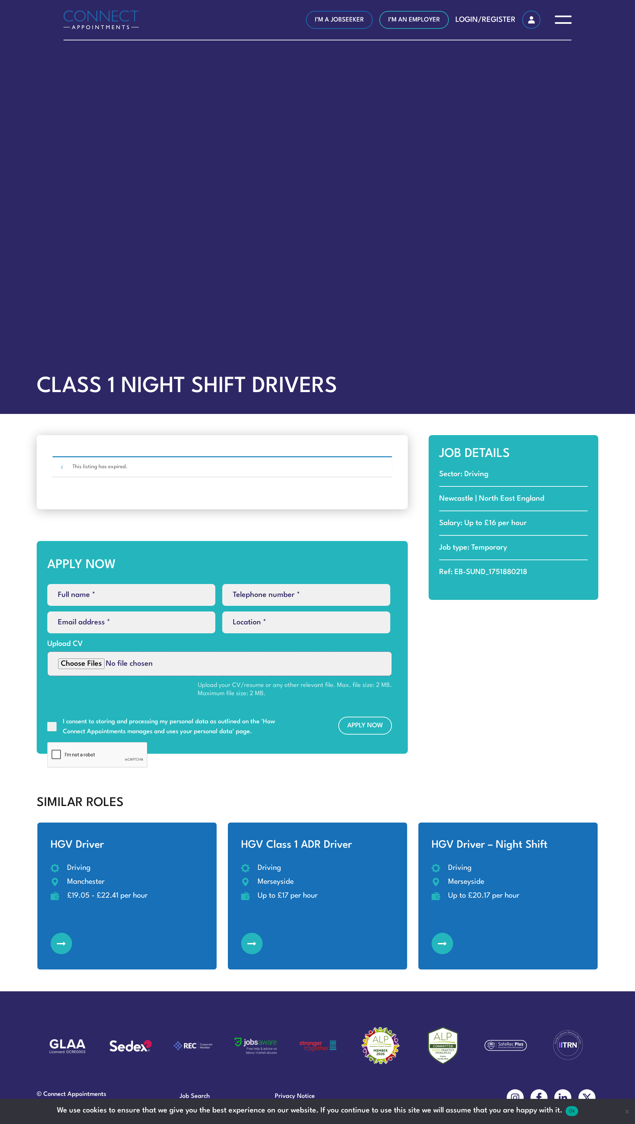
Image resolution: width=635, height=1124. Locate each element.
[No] (626, 1111)
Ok (572, 1110)
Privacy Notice (295, 1096)
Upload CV (65, 644)
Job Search (195, 1096)
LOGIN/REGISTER (485, 19)
